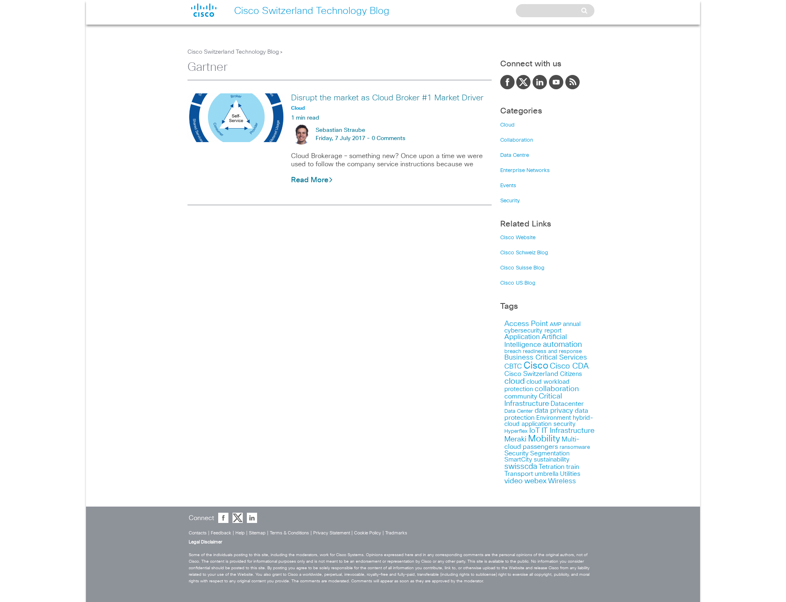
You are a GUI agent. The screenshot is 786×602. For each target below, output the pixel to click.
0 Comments (388, 138)
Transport (518, 474)
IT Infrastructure (568, 431)
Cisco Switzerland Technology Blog (233, 52)
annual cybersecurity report (542, 327)
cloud (514, 381)
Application (522, 337)
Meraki (515, 439)
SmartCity (518, 460)
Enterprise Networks (525, 170)
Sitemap (257, 533)
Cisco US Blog (517, 283)
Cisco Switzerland (531, 374)
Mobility (544, 439)
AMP (555, 324)
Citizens (571, 374)
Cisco (536, 366)
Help (240, 533)
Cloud (507, 125)
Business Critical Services (545, 357)
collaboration (557, 389)
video (513, 481)
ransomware (575, 447)
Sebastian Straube (340, 130)
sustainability (551, 460)
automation (562, 345)
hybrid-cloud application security (548, 421)
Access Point (526, 324)
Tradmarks (396, 533)
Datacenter (567, 404)
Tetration (552, 467)
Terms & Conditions (289, 533)
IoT (534, 431)
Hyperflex (516, 431)
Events (508, 185)
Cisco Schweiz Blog (524, 253)
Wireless (562, 481)
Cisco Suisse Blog (522, 268)
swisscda (520, 467)
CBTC (513, 366)
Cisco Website (517, 237)
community (520, 396)
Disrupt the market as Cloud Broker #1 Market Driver (387, 98)
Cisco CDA (569, 366)
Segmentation (549, 453)
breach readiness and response (543, 351)
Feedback (221, 533)
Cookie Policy (367, 533)
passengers (540, 447)
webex (535, 481)
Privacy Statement (331, 533)
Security (510, 201)
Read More (309, 180)
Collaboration (516, 140)
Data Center (518, 411)
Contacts (198, 533)
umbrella (546, 474)
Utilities (570, 474)
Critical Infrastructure (533, 400)
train (572, 467)
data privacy (554, 410)
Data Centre (514, 155)
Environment (553, 418)
